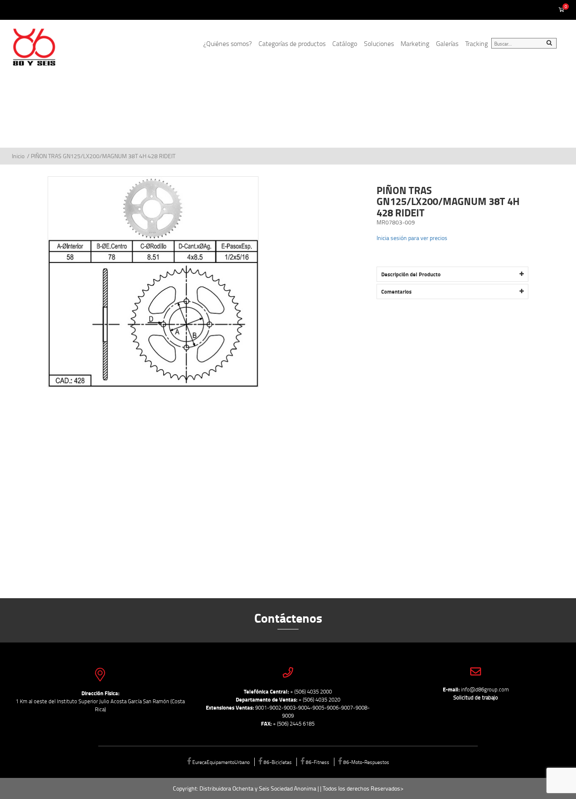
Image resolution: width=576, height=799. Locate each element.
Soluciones (379, 43)
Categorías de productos (292, 43)
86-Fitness (317, 762)
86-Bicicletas (278, 762)
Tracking (476, 43)
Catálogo (344, 43)
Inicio (19, 156)
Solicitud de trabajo (475, 697)
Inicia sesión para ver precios (412, 238)
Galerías (447, 43)
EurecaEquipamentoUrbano (221, 762)
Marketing (415, 43)
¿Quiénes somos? (227, 43)
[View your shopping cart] (561, 10)
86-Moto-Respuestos (366, 762)
